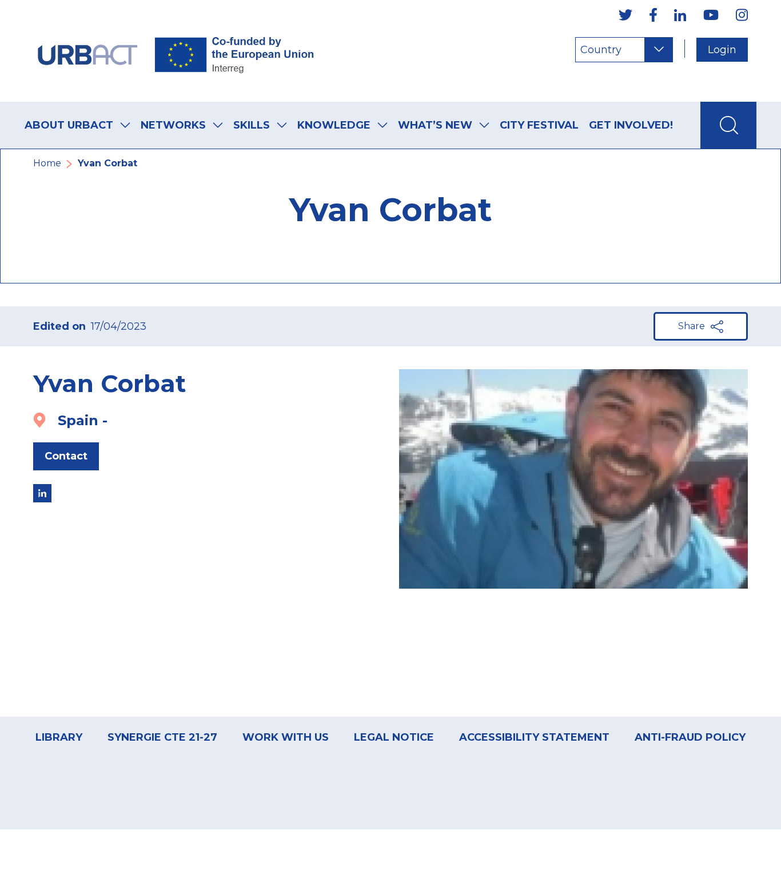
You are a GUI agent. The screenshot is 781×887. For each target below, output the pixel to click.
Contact (66, 456)
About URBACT (69, 125)
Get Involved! (631, 125)
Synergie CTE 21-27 (162, 737)
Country (600, 49)
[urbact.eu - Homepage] (176, 51)
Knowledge (333, 125)
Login (722, 49)
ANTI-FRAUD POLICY (690, 737)
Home (47, 163)
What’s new (435, 125)
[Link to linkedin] (42, 493)
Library (58, 737)
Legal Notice (394, 737)
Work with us (285, 737)
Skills (251, 125)
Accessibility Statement (534, 737)
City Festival (539, 125)
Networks (173, 125)
